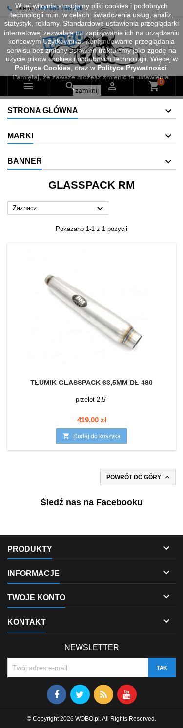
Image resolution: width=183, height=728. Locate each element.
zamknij (87, 90)
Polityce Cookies (43, 68)
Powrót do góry (138, 477)
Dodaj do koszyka (91, 436)
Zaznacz (59, 208)
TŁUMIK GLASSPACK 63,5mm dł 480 (91, 382)
